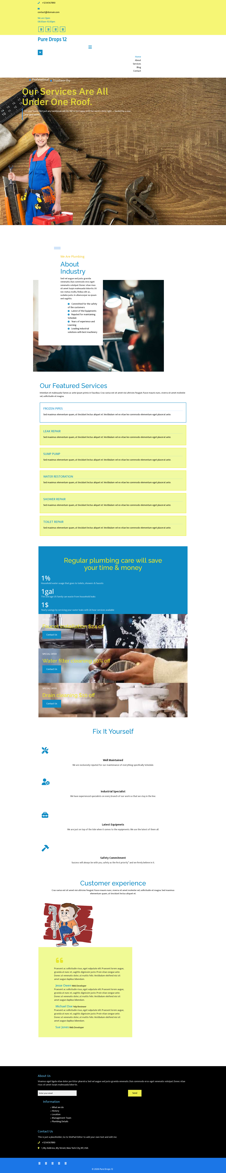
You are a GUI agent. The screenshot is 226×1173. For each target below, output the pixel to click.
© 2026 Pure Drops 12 (102, 1169)
